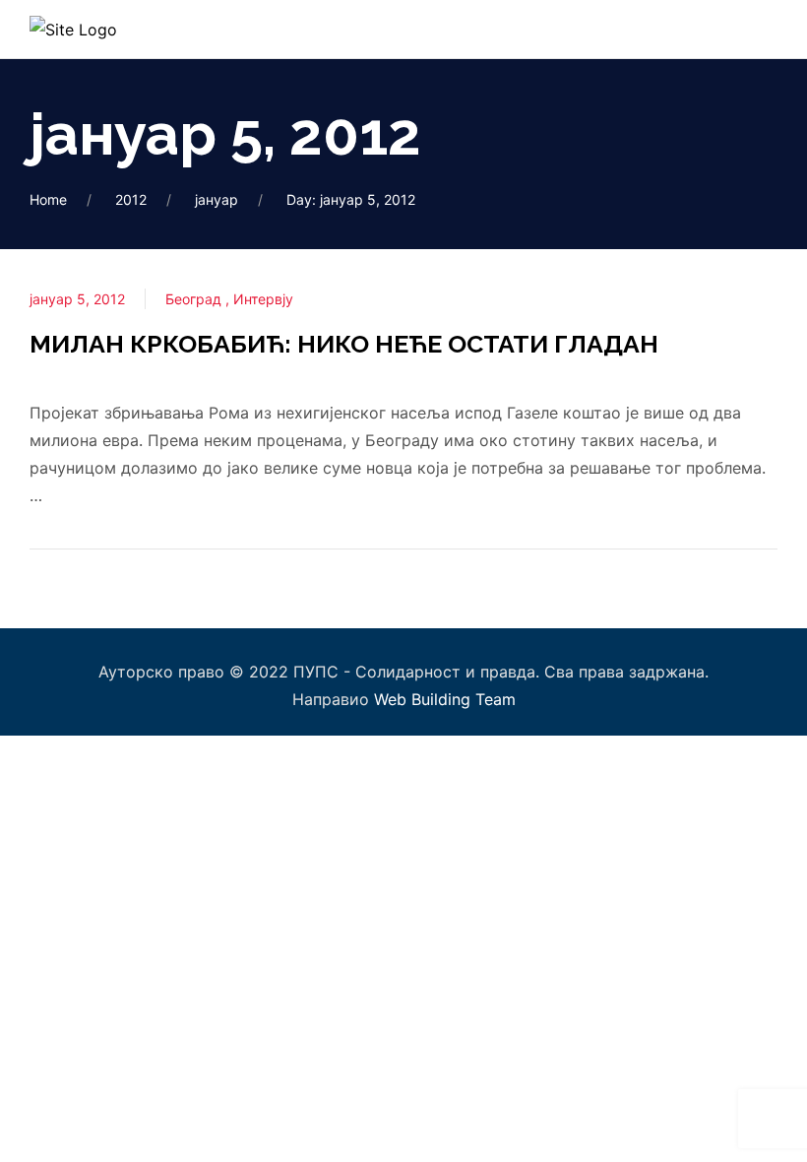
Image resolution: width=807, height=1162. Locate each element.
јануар (216, 199)
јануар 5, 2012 (77, 298)
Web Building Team (445, 699)
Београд (195, 298)
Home (48, 199)
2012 (131, 199)
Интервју (263, 298)
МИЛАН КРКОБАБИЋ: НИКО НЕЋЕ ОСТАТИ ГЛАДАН (344, 343)
